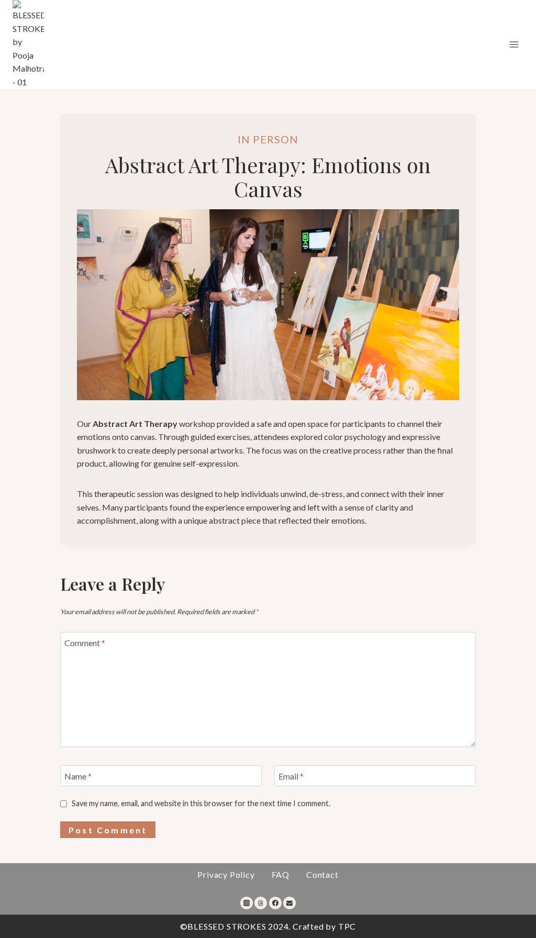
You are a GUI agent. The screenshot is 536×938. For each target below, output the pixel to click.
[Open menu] (513, 44)
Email (291, 776)
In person (268, 139)
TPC (347, 926)
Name (78, 776)
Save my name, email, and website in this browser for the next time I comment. (201, 803)
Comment (84, 643)
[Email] (289, 903)
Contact (322, 874)
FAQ (280, 874)
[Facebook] (275, 903)
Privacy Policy (225, 874)
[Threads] (260, 903)
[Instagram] (246, 903)
